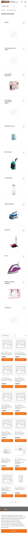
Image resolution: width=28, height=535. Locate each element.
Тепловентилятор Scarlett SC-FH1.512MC (7, 379)
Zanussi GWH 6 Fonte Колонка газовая (20, 488)
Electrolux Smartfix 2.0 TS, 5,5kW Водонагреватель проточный (20, 461)
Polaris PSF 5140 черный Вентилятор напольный (6, 434)
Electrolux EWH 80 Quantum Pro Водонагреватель (6, 489)
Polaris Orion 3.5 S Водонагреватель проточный (6, 461)
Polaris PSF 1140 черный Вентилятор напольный (20, 407)
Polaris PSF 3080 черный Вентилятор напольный (6, 407)
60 (15, 502)
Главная (3, 10)
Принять (14, 531)
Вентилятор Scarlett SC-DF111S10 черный (6, 353)
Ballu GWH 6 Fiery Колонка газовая (19, 433)
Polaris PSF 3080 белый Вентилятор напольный (20, 380)
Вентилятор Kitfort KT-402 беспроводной (20, 353)
